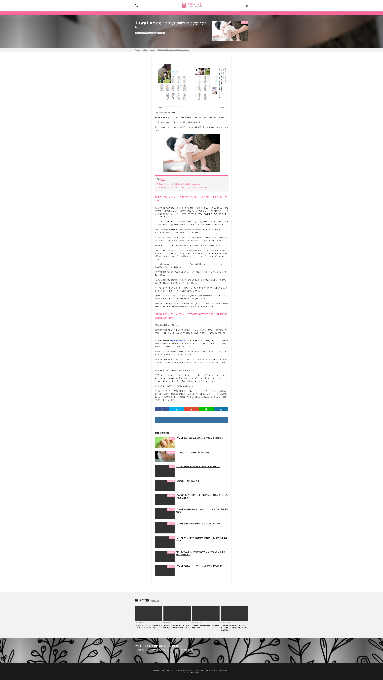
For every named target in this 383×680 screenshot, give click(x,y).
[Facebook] (162, 409)
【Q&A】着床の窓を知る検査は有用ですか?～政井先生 (198, 523)
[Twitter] (176, 409)
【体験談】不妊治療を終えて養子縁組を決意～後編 (205, 626)
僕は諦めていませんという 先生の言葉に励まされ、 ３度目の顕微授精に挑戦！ (183, 187)
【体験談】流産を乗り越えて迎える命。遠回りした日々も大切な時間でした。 (176, 626)
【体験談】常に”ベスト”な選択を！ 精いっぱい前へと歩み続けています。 (148, 626)
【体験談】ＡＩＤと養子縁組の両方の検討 (193, 452)
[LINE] (206, 409)
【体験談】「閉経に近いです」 (188, 481)
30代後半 (171, 552)
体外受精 (174, 341)
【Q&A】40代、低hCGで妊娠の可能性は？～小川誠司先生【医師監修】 (201, 539)
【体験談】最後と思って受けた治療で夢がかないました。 (173, 50)
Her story (150, 33)
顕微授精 (155, 33)
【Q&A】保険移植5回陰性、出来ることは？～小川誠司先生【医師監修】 (202, 510)
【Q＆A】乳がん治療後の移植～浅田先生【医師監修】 (198, 467)
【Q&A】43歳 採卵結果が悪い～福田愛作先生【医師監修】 (200, 438)
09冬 (162, 33)
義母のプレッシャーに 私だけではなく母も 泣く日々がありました (178, 184)
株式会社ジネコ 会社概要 (191, 673)
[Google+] (191, 409)
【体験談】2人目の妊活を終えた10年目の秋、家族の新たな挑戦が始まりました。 (202, 496)
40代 (172, 438)
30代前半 (171, 509)
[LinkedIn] (221, 409)
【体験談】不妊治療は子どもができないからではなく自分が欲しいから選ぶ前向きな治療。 (234, 627)
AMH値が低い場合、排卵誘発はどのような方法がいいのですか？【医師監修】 (200, 553)
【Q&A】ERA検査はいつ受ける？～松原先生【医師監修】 (199, 566)
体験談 (145, 50)
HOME (138, 50)
